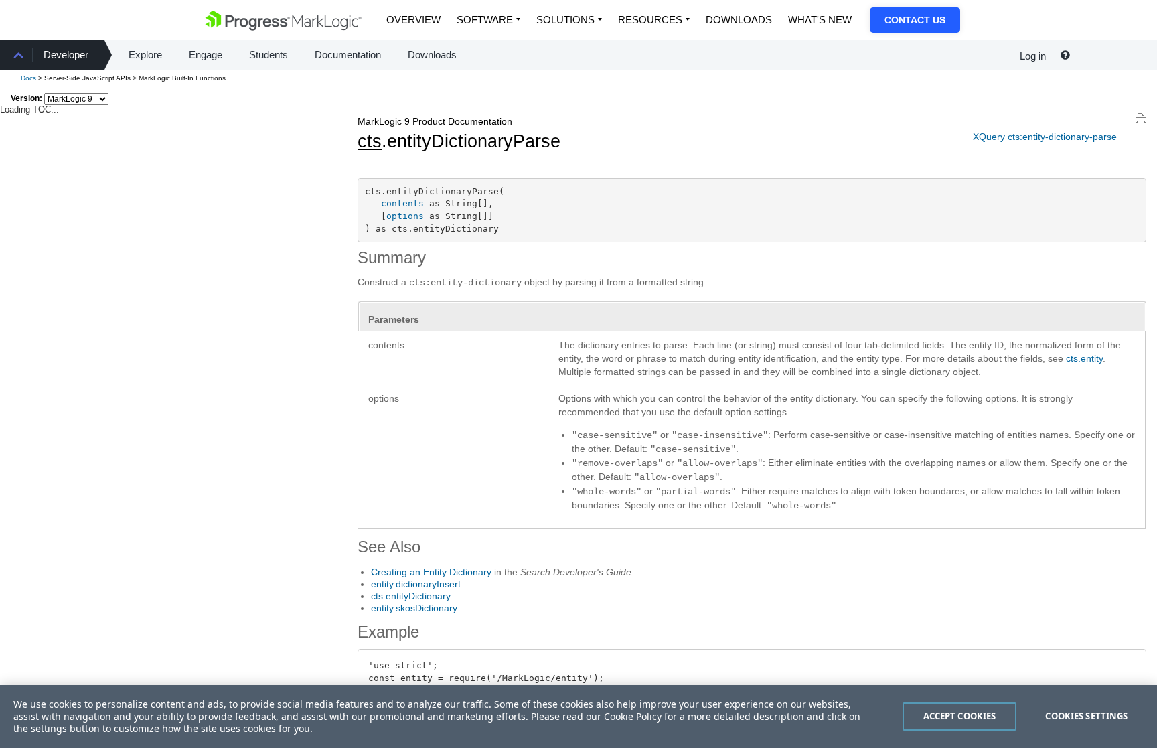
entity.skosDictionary (414, 608)
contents (402, 203)
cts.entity (1084, 358)
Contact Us (914, 20)
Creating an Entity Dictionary (431, 572)
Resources (650, 19)
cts (370, 141)
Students (268, 54)
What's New (820, 19)
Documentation (348, 54)
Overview (413, 19)
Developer (66, 54)
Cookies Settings (1086, 716)
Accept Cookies (959, 716)
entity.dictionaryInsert (416, 584)
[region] (578, 716)
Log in (1033, 56)
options (405, 216)
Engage (205, 54)
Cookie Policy (633, 716)
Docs (28, 78)
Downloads (739, 19)
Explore (145, 54)
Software (485, 19)
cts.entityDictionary (411, 596)
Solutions (565, 19)
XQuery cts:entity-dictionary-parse (1045, 136)
